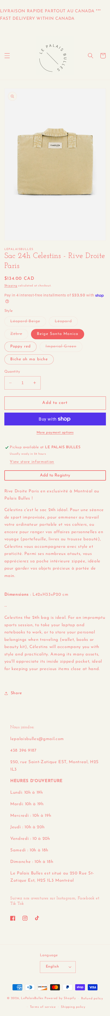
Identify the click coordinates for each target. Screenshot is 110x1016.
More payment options (55, 432)
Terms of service (43, 1007)
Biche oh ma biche (29, 359)
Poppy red (20, 346)
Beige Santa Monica (57, 334)
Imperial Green (64, 348)
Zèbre (19, 335)
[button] (7, 55)
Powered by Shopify (60, 998)
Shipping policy (73, 1007)
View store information (32, 462)
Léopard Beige (28, 322)
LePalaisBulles (32, 998)
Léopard (66, 322)
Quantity (12, 372)
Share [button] (16, 693)
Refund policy (92, 998)
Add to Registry (55, 475)
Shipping (10, 285)
